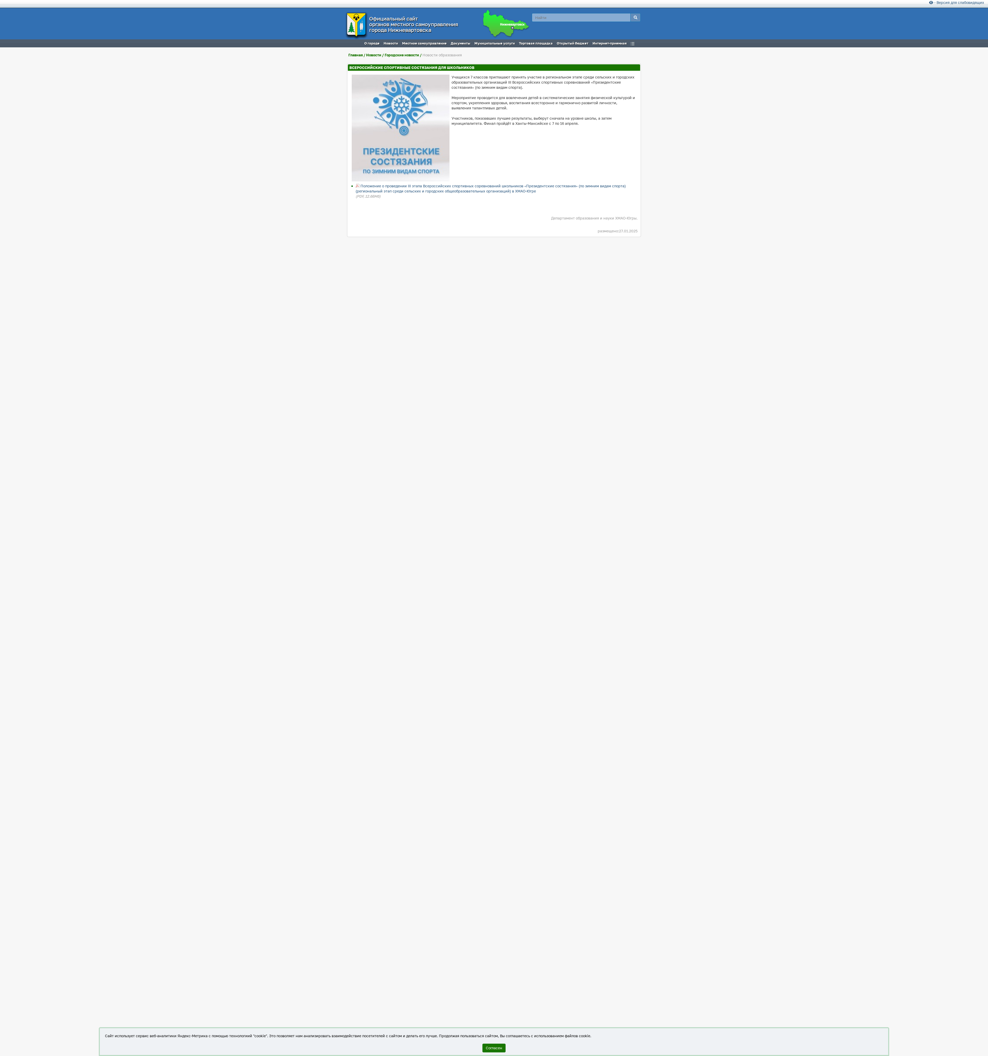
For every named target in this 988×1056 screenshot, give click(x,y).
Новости (374, 55)
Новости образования (442, 55)
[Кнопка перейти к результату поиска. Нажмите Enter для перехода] (635, 17)
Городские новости (402, 55)
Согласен (494, 1048)
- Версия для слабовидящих (958, 2)
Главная (355, 55)
